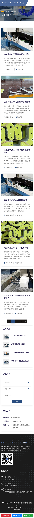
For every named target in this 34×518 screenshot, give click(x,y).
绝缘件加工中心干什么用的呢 (16, 247)
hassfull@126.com (17, 421)
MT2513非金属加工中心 (19, 335)
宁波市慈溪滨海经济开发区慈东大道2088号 (19, 492)
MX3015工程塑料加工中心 (20, 352)
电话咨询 (6, 515)
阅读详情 (20, 69)
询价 (17, 402)
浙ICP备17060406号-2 (19, 507)
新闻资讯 (14, 11)
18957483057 (15, 417)
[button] (31, 3)
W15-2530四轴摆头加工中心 (21, 361)
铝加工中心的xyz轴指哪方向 (16, 200)
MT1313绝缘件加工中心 (19, 344)
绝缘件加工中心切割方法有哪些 (17, 102)
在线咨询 (17, 515)
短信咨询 (28, 515)
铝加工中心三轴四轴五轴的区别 (17, 54)
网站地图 (17, 510)
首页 (7, 11)
